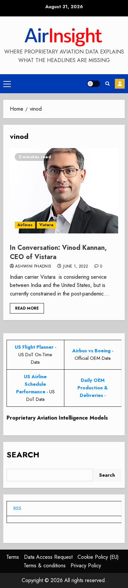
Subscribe (120, 84)
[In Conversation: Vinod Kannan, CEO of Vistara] (64, 190)
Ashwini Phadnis (33, 266)
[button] (7, 84)
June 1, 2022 (75, 266)
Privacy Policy (86, 565)
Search (23, 454)
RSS (17, 508)
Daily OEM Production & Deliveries (92, 388)
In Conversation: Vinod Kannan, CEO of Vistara (58, 252)
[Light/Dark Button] (93, 83)
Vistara (46, 225)
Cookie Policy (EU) (98, 557)
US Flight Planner (34, 347)
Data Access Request (48, 557)
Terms (12, 557)
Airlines (24, 225)
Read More (27, 308)
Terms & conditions (45, 565)
